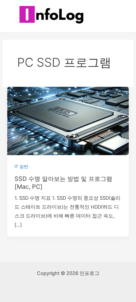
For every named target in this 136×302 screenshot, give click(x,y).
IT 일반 (21, 166)
